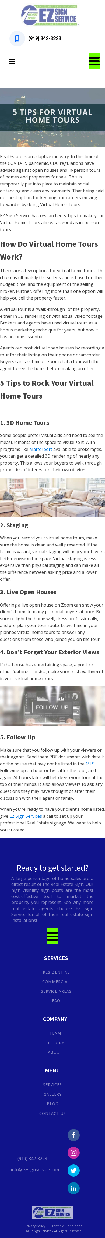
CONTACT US (52, 1113)
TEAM (55, 1033)
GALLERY (53, 1094)
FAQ (56, 1001)
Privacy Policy (35, 1226)
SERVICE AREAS (56, 991)
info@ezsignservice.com (35, 1170)
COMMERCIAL (56, 982)
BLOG (52, 1104)
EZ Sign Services (25, 816)
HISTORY (55, 1043)
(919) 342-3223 (44, 38)
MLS (90, 764)
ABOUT (55, 1052)
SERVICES (52, 1085)
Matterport (41, 449)
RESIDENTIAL (56, 972)
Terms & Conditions (67, 1226)
